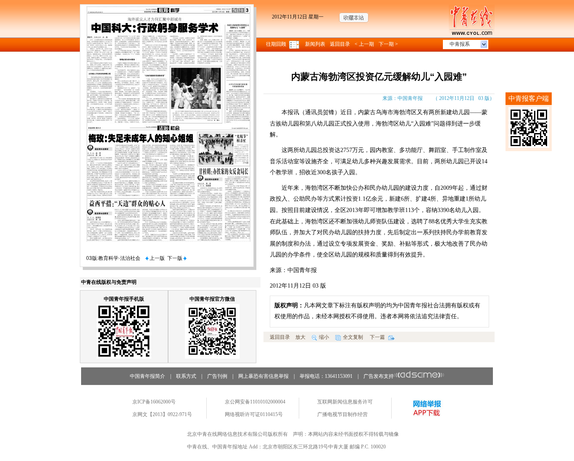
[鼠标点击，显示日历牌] (294, 44)
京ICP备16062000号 (154, 402)
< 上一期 (364, 44)
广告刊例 (217, 376)
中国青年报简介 (147, 376)
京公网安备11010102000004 (255, 402)
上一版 (156, 258)
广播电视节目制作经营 (342, 414)
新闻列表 (315, 44)
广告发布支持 (378, 376)
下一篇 (378, 337)
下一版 (175, 258)
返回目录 (340, 44)
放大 (300, 337)
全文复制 (353, 337)
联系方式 (186, 376)
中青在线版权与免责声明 (109, 282)
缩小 (324, 337)
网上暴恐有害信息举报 (263, 376)
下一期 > (388, 44)
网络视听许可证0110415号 (254, 414)
